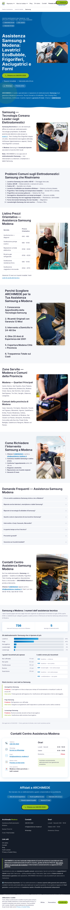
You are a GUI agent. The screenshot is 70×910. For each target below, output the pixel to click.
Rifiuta (42, 902)
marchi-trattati (19, 9)
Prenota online (53, 3)
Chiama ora (62, 2)
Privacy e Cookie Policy (9, 852)
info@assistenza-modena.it (17, 456)
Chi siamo (37, 3)
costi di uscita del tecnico (10, 278)
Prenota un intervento (17, 763)
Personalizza (52, 902)
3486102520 (56, 98)
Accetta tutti (62, 902)
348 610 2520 (14, 744)
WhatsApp (8, 86)
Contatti (44, 3)
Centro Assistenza (7, 9)
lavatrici (4, 136)
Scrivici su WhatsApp (17, 750)
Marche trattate (21, 3)
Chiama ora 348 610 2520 (16, 75)
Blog (31, 3)
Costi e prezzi (6, 850)
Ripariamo (10, 3)
